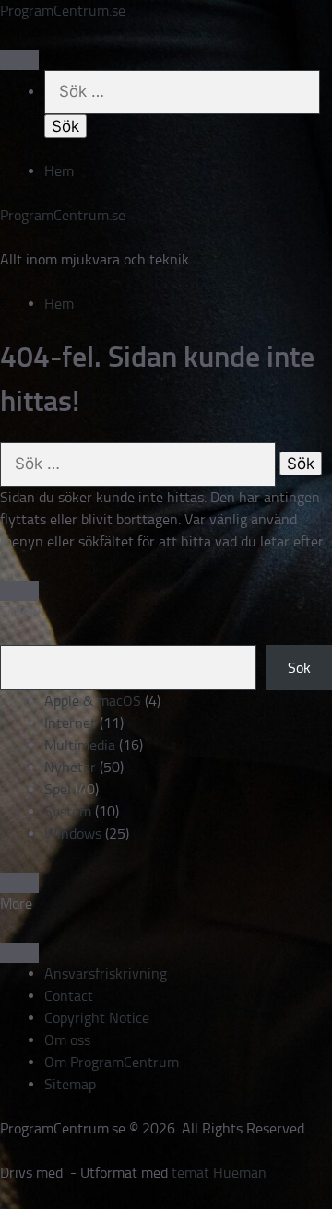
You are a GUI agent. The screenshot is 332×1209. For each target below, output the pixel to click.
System (67, 811)
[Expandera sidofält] (19, 591)
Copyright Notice (96, 1018)
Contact (68, 995)
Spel (57, 789)
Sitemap (70, 1084)
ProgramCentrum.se (62, 10)
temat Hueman (219, 1172)
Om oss (67, 1040)
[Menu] (19, 60)
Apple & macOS (92, 701)
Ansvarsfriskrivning (105, 973)
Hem (59, 171)
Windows (72, 833)
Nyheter (70, 767)
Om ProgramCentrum (111, 1062)
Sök (299, 667)
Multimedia (79, 745)
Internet (70, 723)
